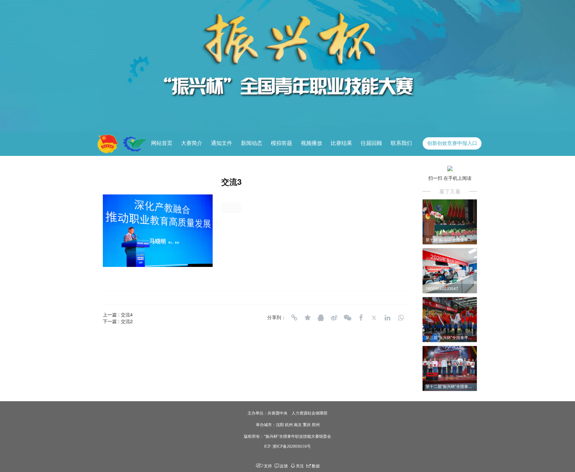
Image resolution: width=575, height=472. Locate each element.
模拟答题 (281, 143)
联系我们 (401, 143)
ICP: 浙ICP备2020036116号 (287, 446)
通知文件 (221, 143)
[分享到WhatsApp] (400, 317)
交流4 (127, 314)
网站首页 (161, 143)
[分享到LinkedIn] (387, 317)
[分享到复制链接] (294, 317)
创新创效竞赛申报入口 (452, 143)
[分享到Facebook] (360, 317)
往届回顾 (371, 143)
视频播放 (311, 143)
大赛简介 (191, 143)
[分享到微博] (334, 317)
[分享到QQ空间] (307, 317)
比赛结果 (341, 143)
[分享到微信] (347, 317)
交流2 (127, 321)
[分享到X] (374, 317)
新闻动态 (251, 143)
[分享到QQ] (320, 317)
